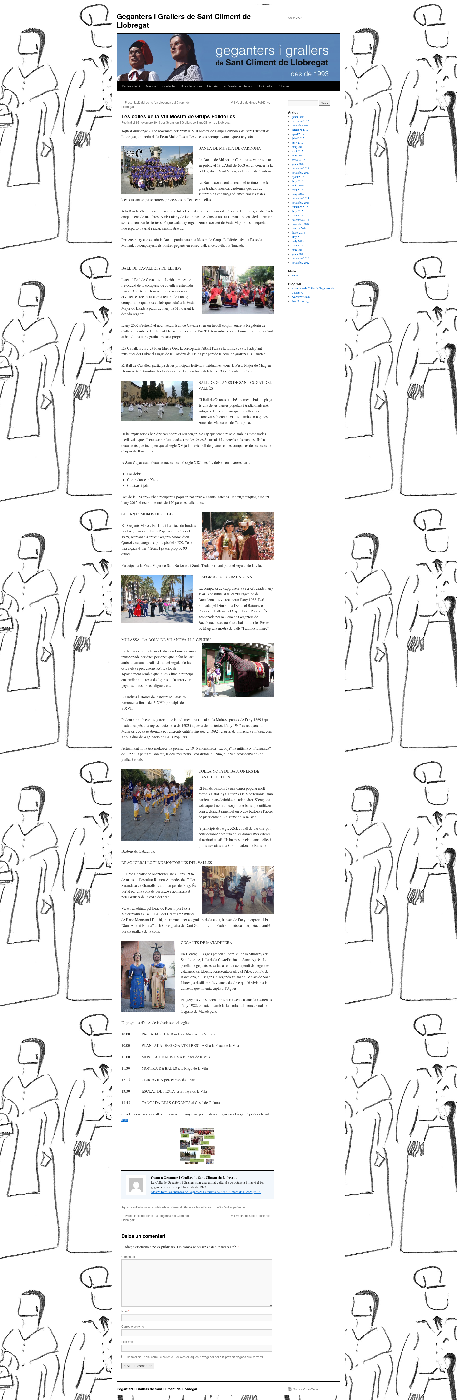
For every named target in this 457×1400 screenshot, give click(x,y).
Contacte (168, 86)
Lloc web (127, 1342)
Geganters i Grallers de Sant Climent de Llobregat (184, 20)
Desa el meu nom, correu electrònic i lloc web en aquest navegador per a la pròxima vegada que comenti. (195, 1357)
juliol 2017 (298, 138)
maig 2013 (298, 241)
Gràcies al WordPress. (306, 1389)
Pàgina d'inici (131, 86)
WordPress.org (300, 301)
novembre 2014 (300, 224)
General (176, 1207)
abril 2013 (297, 245)
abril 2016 (297, 189)
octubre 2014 (299, 228)
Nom (125, 1311)
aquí (124, 1119)
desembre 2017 (300, 121)
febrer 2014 (298, 232)
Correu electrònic (133, 1326)
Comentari (128, 1256)
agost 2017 (298, 134)
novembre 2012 (300, 262)
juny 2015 (297, 211)
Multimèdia (264, 86)
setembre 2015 (300, 207)
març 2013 (298, 249)
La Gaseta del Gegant (237, 86)
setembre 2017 (300, 129)
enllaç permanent (236, 1207)
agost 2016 (298, 177)
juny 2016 (297, 181)
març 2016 (298, 194)
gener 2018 (298, 117)
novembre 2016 (300, 172)
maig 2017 (298, 147)
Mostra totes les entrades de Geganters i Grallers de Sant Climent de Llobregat (206, 1191)
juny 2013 (297, 237)
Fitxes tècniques (190, 86)
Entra (295, 275)
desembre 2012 (300, 258)
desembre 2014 (300, 219)
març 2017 (298, 155)
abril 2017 (297, 151)
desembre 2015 (300, 198)
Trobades (283, 86)
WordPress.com (301, 297)
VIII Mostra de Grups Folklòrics (252, 102)
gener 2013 (298, 254)
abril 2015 (297, 215)
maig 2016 (298, 185)
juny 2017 (297, 142)
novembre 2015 (300, 202)
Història (212, 86)
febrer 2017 (298, 159)
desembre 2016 (300, 168)
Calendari (151, 86)
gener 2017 (298, 164)
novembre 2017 (300, 125)
